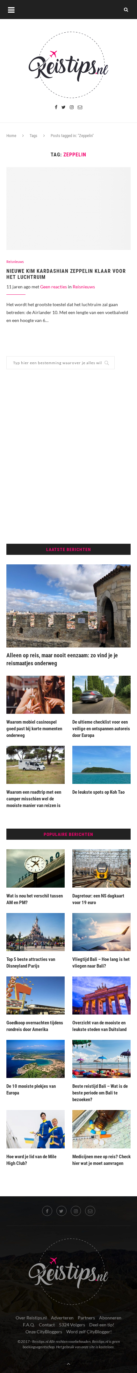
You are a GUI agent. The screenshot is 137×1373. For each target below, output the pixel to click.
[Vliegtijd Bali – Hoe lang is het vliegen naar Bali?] (101, 932)
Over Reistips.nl (31, 1317)
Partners (86, 1317)
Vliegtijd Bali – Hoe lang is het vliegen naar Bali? (101, 962)
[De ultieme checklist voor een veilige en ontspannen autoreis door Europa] (101, 695)
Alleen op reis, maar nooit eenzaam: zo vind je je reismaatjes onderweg (62, 659)
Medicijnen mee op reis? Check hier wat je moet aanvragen (101, 1160)
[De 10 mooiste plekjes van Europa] (35, 1059)
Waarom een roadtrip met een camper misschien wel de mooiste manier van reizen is (33, 798)
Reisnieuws (15, 261)
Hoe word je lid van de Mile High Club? (31, 1160)
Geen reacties (53, 286)
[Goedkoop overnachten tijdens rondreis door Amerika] (35, 995)
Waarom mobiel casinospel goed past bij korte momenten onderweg (34, 728)
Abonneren (110, 1317)
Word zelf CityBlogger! (89, 1331)
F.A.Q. (29, 1324)
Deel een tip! (101, 1324)
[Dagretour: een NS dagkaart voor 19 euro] (101, 868)
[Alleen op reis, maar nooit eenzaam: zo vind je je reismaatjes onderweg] (68, 605)
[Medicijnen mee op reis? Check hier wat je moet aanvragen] (101, 1129)
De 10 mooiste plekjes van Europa (31, 1089)
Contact (47, 1324)
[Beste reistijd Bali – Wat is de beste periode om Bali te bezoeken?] (101, 1059)
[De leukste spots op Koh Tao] (101, 765)
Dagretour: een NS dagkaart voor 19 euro (98, 899)
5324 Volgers (72, 1324)
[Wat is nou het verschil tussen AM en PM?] (35, 868)
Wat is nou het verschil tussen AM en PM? (34, 899)
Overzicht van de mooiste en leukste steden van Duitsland (99, 1026)
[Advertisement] (68, 456)
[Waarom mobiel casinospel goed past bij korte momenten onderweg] (35, 695)
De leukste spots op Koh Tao (99, 792)
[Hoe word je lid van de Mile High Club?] (35, 1129)
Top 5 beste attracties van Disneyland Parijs (30, 962)
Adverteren (62, 1317)
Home (11, 135)
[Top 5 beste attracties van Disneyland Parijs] (35, 932)
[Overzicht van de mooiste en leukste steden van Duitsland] (101, 995)
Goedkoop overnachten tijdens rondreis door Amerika (34, 1026)
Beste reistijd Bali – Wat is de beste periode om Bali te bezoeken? (100, 1092)
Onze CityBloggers (43, 1331)
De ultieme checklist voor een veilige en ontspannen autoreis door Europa (101, 728)
